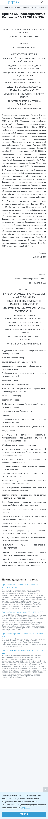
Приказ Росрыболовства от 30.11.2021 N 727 (22, 612)
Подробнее (25, 808)
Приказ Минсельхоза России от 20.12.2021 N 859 (22, 651)
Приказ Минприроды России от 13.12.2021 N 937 (22, 634)
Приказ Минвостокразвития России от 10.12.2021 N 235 (20, 585)
